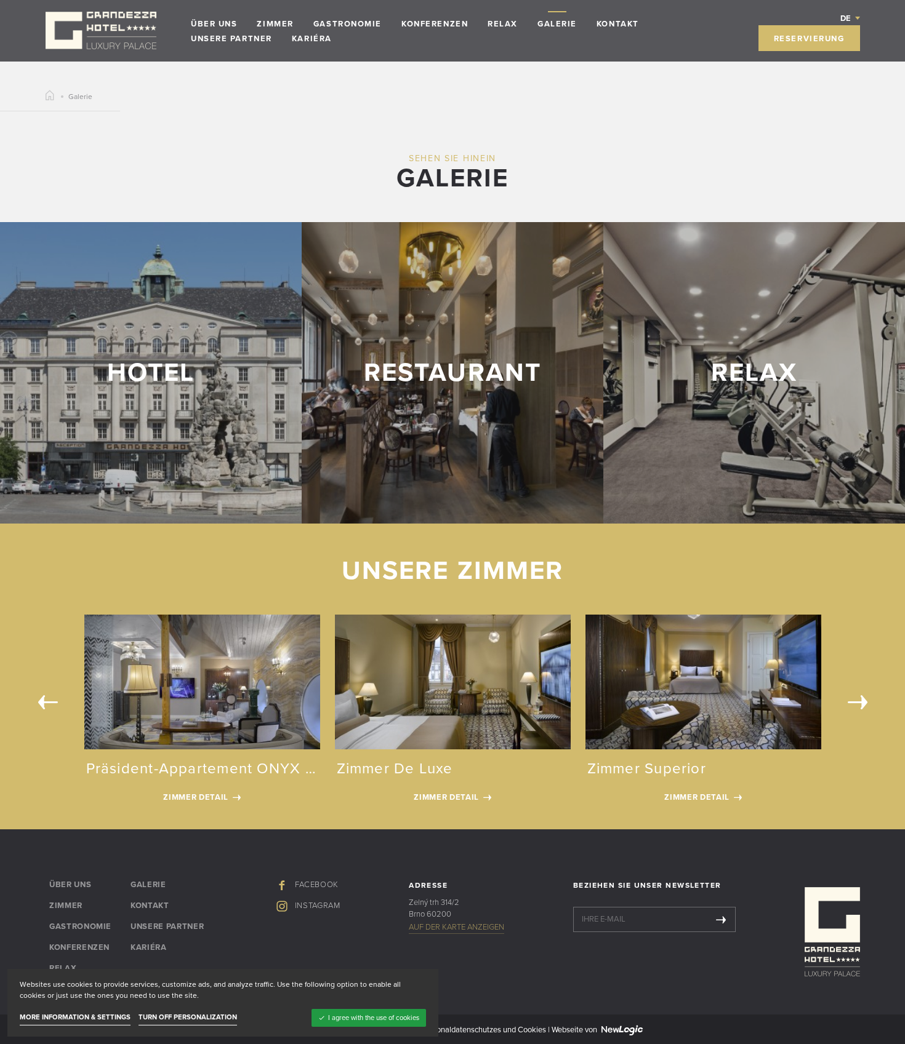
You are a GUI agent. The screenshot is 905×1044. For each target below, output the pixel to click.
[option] (453, 712)
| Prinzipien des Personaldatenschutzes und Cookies (456, 1030)
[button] (850, 17)
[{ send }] (721, 919)
